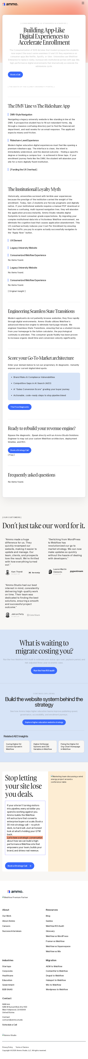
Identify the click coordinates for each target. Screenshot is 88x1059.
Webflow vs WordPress (57, 936)
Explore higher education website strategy (44, 722)
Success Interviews (11, 931)
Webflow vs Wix (53, 951)
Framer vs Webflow (55, 941)
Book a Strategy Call (19, 450)
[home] (10, 4)
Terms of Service (22, 1047)
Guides (49, 921)
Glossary (50, 931)
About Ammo (8, 921)
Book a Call (15, 74)
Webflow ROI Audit (55, 926)
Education (7, 980)
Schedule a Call (9, 1024)
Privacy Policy (7, 1047)
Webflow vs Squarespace (58, 946)
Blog (48, 916)
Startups (6, 966)
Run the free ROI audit (44, 670)
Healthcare (7, 975)
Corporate (7, 971)
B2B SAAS (7, 989)
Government (8, 984)
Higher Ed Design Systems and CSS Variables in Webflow (42, 746)
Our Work (6, 916)
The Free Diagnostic (19, 407)
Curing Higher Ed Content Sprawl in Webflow (14, 746)
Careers (6, 926)
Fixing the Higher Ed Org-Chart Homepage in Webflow (70, 746)
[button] (83, 4)
